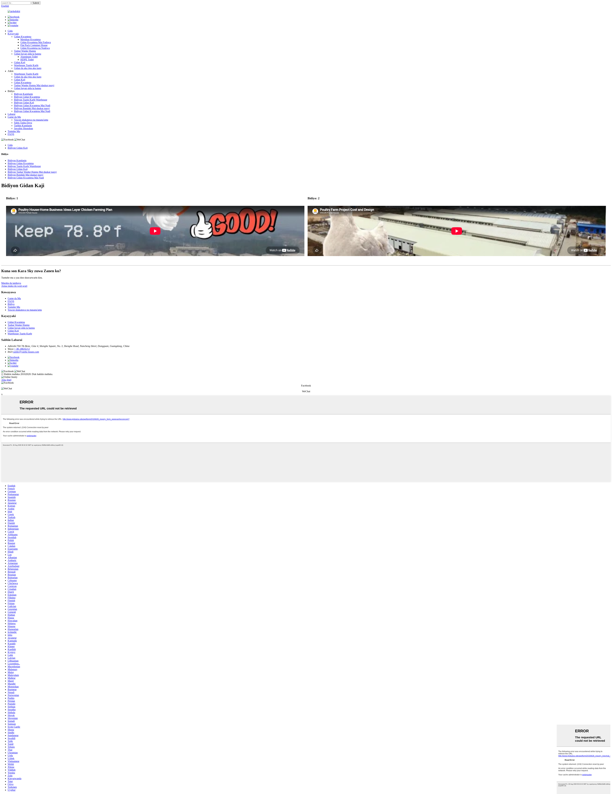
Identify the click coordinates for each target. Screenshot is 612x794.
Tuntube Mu (14, 131)
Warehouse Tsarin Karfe (26, 65)
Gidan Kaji (19, 62)
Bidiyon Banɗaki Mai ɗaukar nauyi (32, 108)
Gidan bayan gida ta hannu (27, 53)
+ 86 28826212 (22, 349)
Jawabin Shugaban (23, 128)
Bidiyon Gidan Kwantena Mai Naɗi (32, 105)
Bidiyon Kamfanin (23, 94)
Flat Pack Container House (33, 45)
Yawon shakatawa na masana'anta (31, 119)
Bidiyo (11, 304)
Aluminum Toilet (29, 56)
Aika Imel (6, 380)
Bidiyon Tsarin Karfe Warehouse (30, 99)
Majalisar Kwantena (30, 39)
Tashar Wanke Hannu (25, 51)
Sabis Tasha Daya (23, 122)
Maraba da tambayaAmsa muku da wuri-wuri (14, 284)
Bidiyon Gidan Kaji (24, 102)
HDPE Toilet (27, 59)
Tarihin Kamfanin (23, 125)
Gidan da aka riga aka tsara (27, 68)
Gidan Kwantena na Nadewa (35, 48)
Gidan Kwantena (22, 36)
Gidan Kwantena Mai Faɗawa (35, 42)
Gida (10, 30)
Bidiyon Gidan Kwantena (27, 97)
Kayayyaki (13, 33)
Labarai (11, 114)
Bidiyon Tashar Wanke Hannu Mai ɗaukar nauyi (32, 172)
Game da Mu (14, 117)
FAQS (11, 134)
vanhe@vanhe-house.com (26, 351)
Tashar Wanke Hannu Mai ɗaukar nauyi (34, 85)
